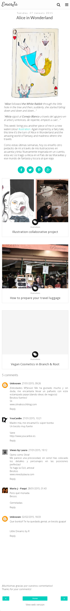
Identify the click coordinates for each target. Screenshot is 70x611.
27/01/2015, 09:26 (31, 383)
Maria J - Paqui (18, 488)
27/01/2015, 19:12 (37, 450)
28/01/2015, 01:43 (37, 488)
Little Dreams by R (19, 531)
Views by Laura (18, 450)
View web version (35, 604)
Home (35, 598)
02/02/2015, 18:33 (31, 516)
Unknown (15, 383)
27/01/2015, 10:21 (32, 418)
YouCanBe (16, 418)
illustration (24, 129)
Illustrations (35, 227)
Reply (13, 408)
